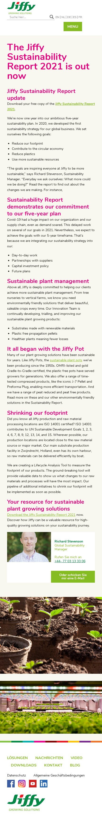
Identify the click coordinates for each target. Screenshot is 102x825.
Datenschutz (16, 775)
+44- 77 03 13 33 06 (70, 561)
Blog (75, 765)
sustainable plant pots (66, 360)
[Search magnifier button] (52, 17)
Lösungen (17, 758)
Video (76, 758)
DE (69, 17)
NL (63, 17)
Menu (72, 26)
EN (57, 17)
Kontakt (53, 765)
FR (80, 17)
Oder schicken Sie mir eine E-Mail (73, 577)
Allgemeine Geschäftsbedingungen (59, 775)
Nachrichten (49, 758)
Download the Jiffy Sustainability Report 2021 (41, 515)
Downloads (24, 765)
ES (74, 17)
